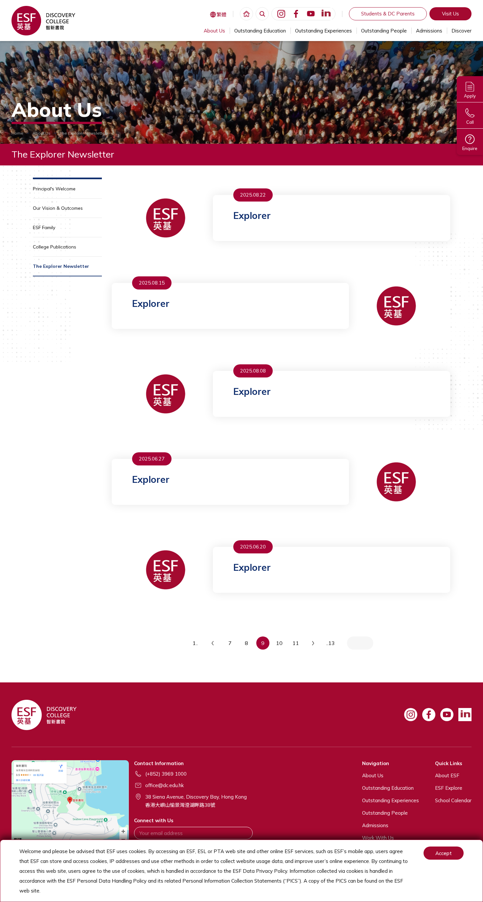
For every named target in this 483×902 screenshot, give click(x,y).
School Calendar (453, 800)
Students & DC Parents (388, 14)
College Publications (54, 247)
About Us (214, 31)
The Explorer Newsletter (61, 266)
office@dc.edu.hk (164, 785)
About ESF (447, 775)
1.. (195, 643)
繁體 (221, 14)
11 (295, 643)
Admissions (429, 31)
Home (17, 133)
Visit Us (450, 14)
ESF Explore (448, 788)
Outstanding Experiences (323, 31)
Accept (443, 853)
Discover (461, 31)
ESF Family (44, 227)
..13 (330, 643)
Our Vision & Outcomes (58, 208)
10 (279, 643)
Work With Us (378, 838)
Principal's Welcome (54, 189)
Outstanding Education (260, 31)
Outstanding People (384, 31)
